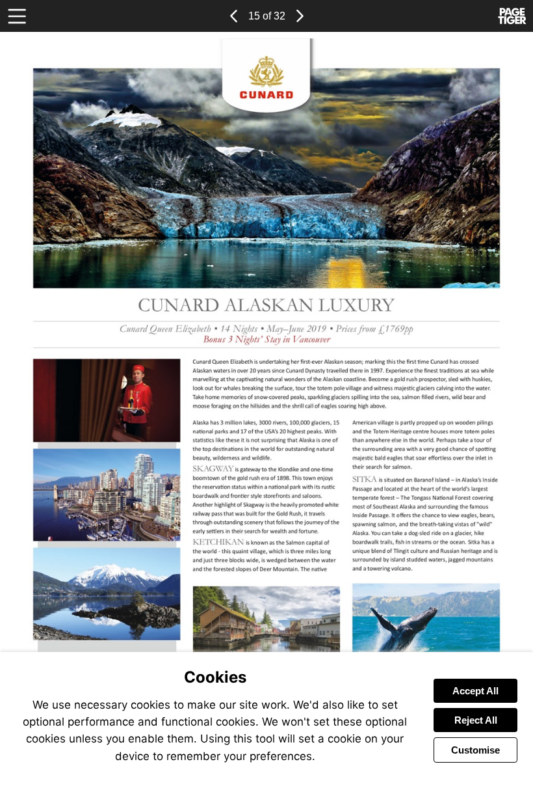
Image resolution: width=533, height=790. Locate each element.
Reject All (475, 720)
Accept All (475, 690)
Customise (475, 750)
